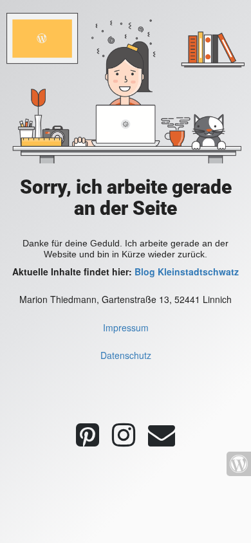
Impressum (126, 327)
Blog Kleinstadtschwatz (187, 271)
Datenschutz (125, 355)
